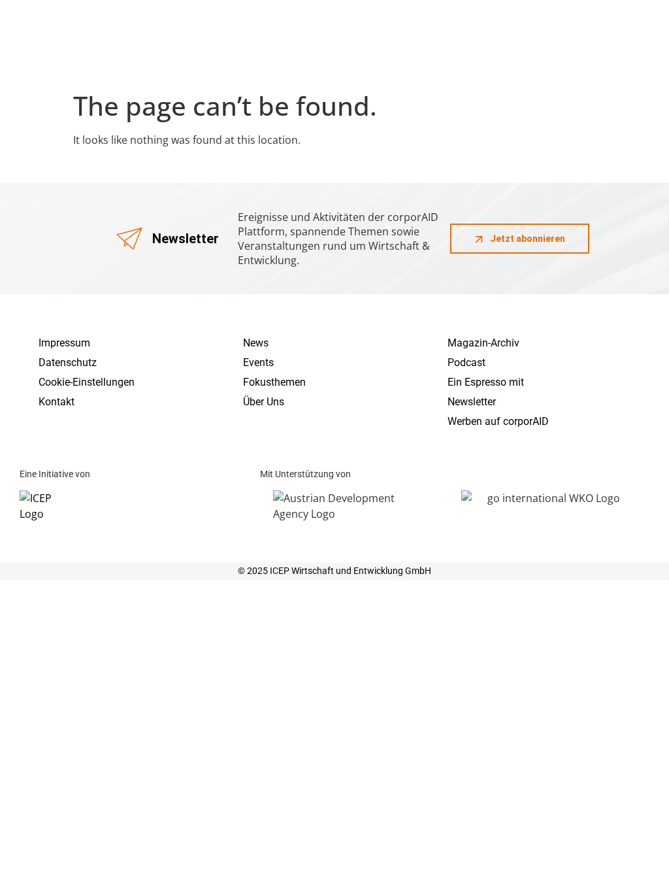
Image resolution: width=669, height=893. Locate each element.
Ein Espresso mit (486, 382)
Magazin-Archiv (483, 343)
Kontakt (56, 402)
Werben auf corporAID (498, 421)
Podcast (466, 362)
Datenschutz (68, 362)
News (256, 343)
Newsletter (472, 402)
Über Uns (263, 402)
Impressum (64, 343)
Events (258, 362)
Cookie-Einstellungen (87, 382)
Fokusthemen (274, 382)
